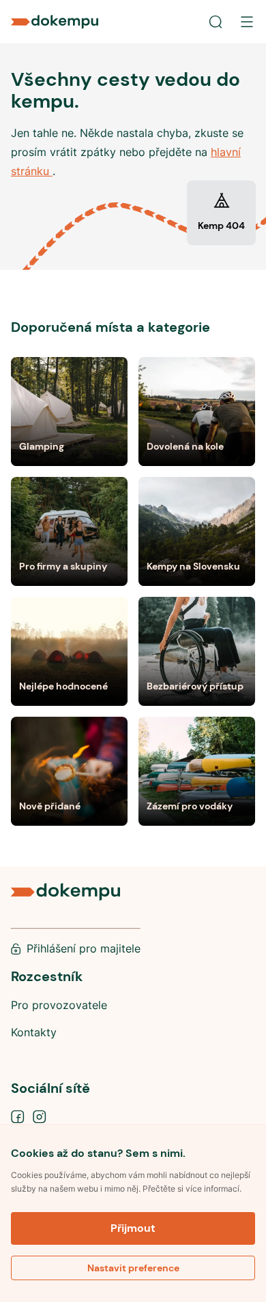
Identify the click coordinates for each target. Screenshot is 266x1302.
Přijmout (133, 1228)
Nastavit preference (133, 1268)
